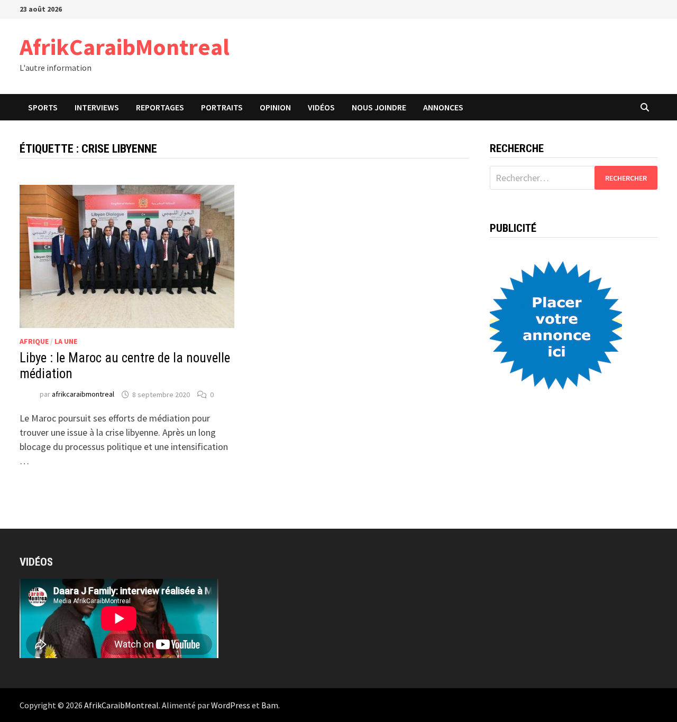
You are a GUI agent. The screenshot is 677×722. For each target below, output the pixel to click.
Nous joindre (379, 107)
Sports (43, 107)
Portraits (222, 107)
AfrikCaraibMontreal (125, 46)
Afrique (34, 341)
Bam (269, 705)
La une (65, 341)
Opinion (275, 107)
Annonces (443, 107)
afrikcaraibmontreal (83, 394)
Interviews (97, 107)
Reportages (160, 107)
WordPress (230, 705)
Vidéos (321, 107)
